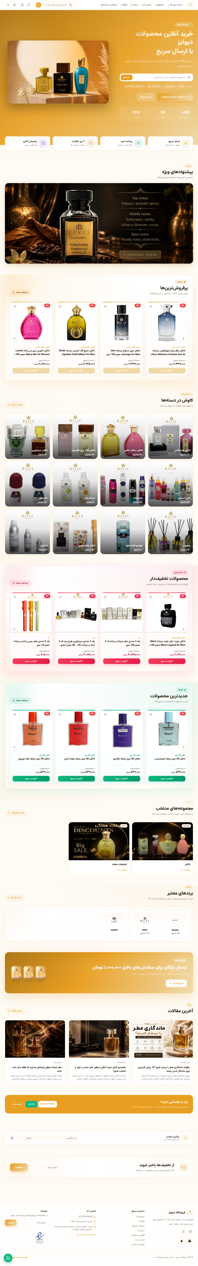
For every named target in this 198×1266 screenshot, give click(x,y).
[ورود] (14, 5)
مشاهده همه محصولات (173, 97)
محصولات (159, 4)
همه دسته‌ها (16, 405)
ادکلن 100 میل (154, 86)
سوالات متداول (138, 1226)
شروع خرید (178, 983)
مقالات (124, 4)
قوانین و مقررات (137, 1235)
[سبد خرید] (22, 5)
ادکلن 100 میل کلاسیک (134, 86)
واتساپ (31, 1104)
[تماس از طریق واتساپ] (8, 1258)
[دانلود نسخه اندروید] (189, 1240)
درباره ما (134, 4)
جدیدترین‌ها (146, 97)
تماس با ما (146, 4)
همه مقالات (16, 1011)
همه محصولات (17, 813)
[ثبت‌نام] (8, 5)
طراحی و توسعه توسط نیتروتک (16, 1257)
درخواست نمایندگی (109, 4)
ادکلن (182, 86)
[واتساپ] (183, 1231)
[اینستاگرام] (190, 1231)
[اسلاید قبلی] (11, 223)
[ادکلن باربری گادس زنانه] (99, 223)
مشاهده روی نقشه (88, 1234)
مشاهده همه (22, 292)
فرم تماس (17, 1104)
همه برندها (16, 897)
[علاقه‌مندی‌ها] (28, 5)
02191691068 (47, 1104)
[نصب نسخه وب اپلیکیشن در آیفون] (181, 1240)
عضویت (19, 1167)
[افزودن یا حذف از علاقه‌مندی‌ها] (150, 306)
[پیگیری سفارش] (12, 1138)
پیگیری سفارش (137, 1244)
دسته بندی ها (176, 4)
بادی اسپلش (169, 86)
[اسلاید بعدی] (186, 223)
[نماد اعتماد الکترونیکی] (39, 1238)
